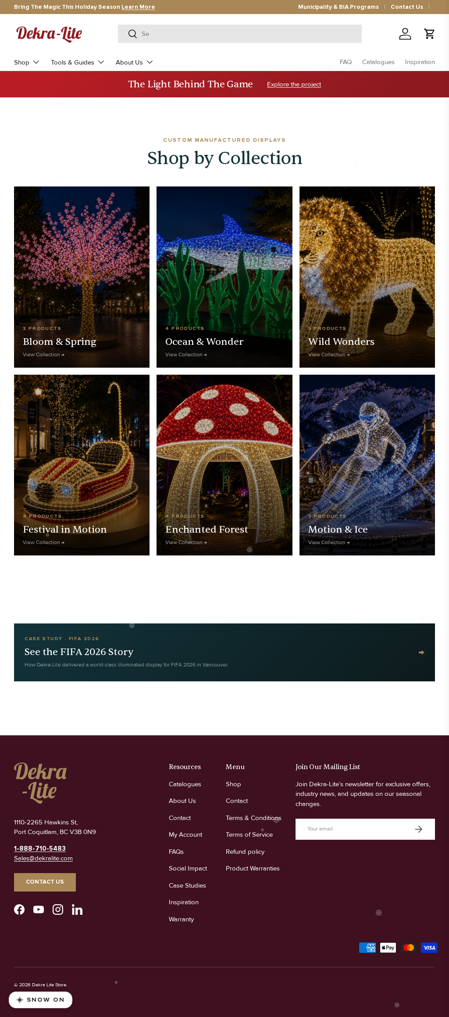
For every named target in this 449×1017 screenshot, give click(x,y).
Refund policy (245, 852)
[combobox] (240, 34)
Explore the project (294, 84)
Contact (180, 818)
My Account (185, 834)
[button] (429, 33)
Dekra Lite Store (49, 985)
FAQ (346, 62)
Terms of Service (249, 834)
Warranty (181, 919)
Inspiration (420, 62)
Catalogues (378, 62)
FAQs (176, 852)
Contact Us (407, 7)
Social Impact (188, 868)
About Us (182, 801)
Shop (233, 784)
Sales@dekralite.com (43, 858)
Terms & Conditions (254, 818)
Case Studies (187, 885)
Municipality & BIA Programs (338, 7)
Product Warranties (253, 868)
